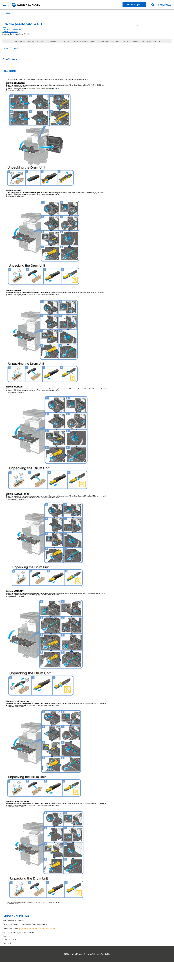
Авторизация (133, 5)
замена (35, 928)
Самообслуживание (11, 29)
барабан (43, 928)
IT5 (48, 928)
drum (53, 928)
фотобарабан (25, 928)
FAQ (4, 27)
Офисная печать (10, 31)
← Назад (6, 13)
